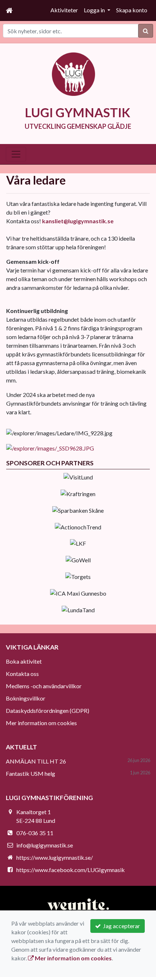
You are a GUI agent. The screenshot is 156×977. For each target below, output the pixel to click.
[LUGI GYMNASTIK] (73, 73)
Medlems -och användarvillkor (44, 685)
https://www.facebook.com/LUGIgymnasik (70, 869)
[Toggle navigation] (16, 154)
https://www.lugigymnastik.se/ (54, 857)
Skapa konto (131, 10)
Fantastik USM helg (30, 773)
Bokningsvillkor (25, 698)
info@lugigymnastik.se (44, 845)
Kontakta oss (22, 673)
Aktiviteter (64, 10)
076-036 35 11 (34, 832)
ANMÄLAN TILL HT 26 (36, 761)
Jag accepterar (120, 925)
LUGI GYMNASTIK (77, 112)
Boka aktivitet (24, 661)
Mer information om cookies (41, 722)
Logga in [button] (95, 10)
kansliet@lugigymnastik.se (78, 220)
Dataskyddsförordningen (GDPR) (47, 710)
